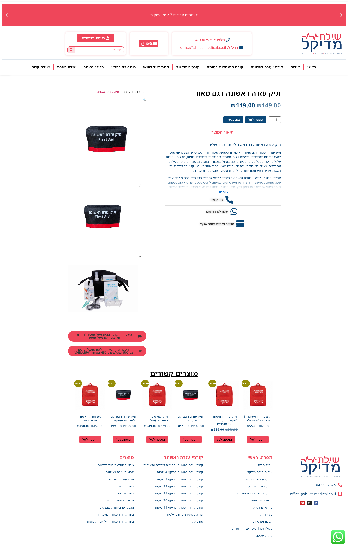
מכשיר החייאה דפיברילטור (116, 465)
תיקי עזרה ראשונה (121, 479)
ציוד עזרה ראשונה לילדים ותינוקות (110, 521)
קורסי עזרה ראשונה (267, 67)
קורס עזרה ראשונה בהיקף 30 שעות (179, 500)
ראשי (311, 67)
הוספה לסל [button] (258, 439)
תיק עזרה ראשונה (108, 92)
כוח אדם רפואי (123, 67)
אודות (295, 67)
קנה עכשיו (233, 120)
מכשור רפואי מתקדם (120, 500)
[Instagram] (309, 503)
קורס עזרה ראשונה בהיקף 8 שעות (180, 479)
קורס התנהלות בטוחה (225, 67)
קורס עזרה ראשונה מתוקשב (254, 493)
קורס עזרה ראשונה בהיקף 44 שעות (179, 507)
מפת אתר (197, 521)
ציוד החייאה (126, 486)
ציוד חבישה (126, 493)
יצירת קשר (41, 67)
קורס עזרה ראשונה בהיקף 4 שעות (180, 472)
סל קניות (266, 514)
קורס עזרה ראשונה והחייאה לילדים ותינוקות (173, 465)
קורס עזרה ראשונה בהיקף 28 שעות (179, 493)
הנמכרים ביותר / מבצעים (116, 507)
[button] (341, 15)
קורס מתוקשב (188, 67)
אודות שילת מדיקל (259, 472)
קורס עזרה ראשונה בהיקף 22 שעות (179, 486)
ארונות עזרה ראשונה (120, 472)
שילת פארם (67, 67)
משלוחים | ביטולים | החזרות (252, 528)
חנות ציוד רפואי (156, 67)
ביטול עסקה (264, 536)
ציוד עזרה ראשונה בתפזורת (115, 514)
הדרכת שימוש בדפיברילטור (184, 514)
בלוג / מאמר (94, 67)
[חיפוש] (71, 50)
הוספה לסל (255, 120)
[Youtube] (302, 503)
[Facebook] (316, 503)
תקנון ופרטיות (263, 521)
